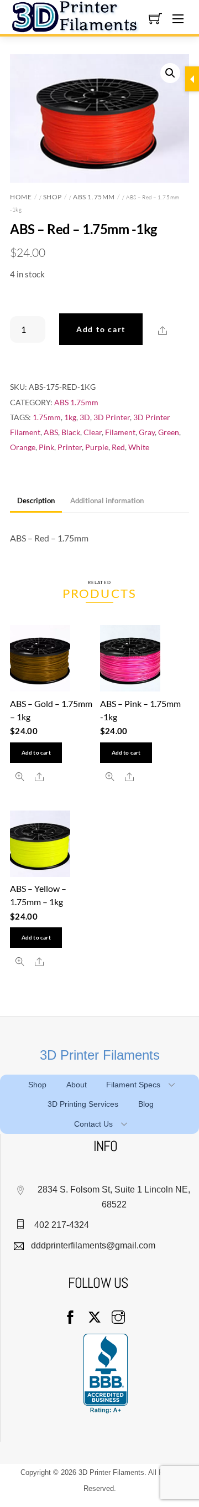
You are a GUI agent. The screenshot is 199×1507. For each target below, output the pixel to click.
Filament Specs (133, 1084)
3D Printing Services (83, 1104)
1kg (70, 417)
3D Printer (111, 417)
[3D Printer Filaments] (79, 15)
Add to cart (100, 329)
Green (168, 432)
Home (21, 197)
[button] (170, 73)
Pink (46, 447)
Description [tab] (36, 500)
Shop (52, 197)
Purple (96, 447)
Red (118, 447)
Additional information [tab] (107, 500)
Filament (120, 432)
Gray (147, 432)
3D (85, 417)
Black (70, 432)
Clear (92, 432)
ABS (51, 432)
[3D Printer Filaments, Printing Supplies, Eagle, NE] (105, 1373)
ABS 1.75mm (93, 197)
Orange (22, 447)
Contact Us (93, 1123)
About (76, 1084)
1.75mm (47, 417)
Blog (146, 1104)
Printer (69, 447)
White (138, 447)
